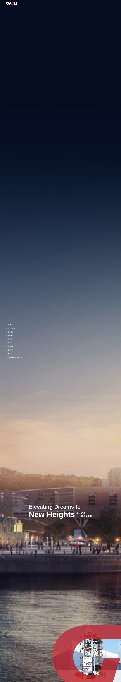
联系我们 (10, 350)
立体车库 (10, 335)
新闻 (9, 342)
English (10, 353)
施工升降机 (11, 328)
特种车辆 (10, 332)
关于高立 (10, 339)
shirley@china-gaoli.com (15, 357)
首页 (9, 324)
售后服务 (10, 346)
